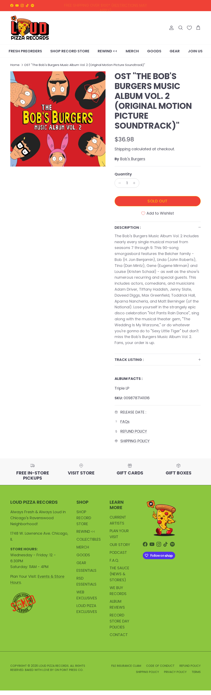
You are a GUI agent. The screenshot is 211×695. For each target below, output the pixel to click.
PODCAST (118, 552)
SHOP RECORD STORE (69, 51)
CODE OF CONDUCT (160, 666)
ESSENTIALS (86, 570)
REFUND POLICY (100, 5)
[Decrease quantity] (118, 183)
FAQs (125, 421)
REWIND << (107, 51)
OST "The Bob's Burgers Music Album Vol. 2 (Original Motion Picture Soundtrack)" (84, 65)
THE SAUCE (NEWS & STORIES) (119, 573)
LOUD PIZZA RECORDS (54, 666)
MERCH (132, 51)
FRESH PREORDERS (25, 51)
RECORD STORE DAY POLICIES (119, 621)
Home (15, 65)
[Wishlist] (189, 28)
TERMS (196, 672)
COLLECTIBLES (88, 539)
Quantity (123, 174)
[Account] (170, 27)
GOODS (154, 51)
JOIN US (195, 51)
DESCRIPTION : (128, 227)
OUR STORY (120, 544)
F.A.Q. (114, 560)
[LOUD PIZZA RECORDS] (29, 27)
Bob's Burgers (132, 158)
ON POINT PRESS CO (69, 670)
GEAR (175, 51)
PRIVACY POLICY (175, 672)
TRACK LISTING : (129, 359)
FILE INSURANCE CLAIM (126, 666)
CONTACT (119, 634)
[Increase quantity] (135, 183)
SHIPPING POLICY (132, 5)
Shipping (122, 148)
